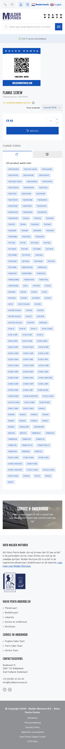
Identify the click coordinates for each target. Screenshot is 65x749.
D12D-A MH (42, 341)
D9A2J (45, 421)
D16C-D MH (28, 408)
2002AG (12, 298)
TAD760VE (13, 200)
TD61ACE (35, 224)
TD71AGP (12, 249)
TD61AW (50, 230)
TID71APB (12, 267)
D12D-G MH (13, 365)
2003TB (40, 316)
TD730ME (12, 255)
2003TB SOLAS (15, 322)
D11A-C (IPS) (47, 328)
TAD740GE (26, 193)
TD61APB (37, 230)
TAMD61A (50, 433)
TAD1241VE (13, 175)
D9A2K (11, 427)
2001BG (11, 292)
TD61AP (24, 230)
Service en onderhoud (16, 621)
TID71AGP (38, 261)
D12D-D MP (43, 353)
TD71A (23, 243)
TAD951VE (42, 212)
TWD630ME (13, 279)
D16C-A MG (13, 476)
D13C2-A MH (13, 402)
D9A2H (34, 421)
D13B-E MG (44, 457)
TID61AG (39, 255)
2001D (23, 292)
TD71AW (49, 249)
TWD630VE (29, 279)
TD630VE (26, 236)
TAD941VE (27, 206)
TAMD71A (40, 439)
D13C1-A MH (48, 396)
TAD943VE (13, 212)
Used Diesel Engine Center (33, 736)
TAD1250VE (32, 181)
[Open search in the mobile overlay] (28, 27)
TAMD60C (36, 433)
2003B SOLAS (14, 310)
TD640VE (40, 236)
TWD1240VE (27, 267)
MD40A (11, 433)
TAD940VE (42, 200)
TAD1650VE (29, 187)
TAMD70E (26, 439)
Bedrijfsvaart (11, 612)
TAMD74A (12, 451)
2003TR (30, 322)
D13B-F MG (32, 464)
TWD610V (41, 273)
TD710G (11, 243)
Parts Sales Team (14, 645)
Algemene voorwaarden (32, 732)
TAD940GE (27, 200)
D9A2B (11, 414)
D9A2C (23, 414)
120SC (37, 476)
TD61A (23, 224)
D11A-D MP (27, 335)
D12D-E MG (28, 457)
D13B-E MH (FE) (45, 378)
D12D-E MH (13, 359)
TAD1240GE (13, 169)
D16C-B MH (45, 402)
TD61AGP (12, 230)
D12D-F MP (43, 359)
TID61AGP (12, 261)
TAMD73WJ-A (43, 445)
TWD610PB (27, 273)
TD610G (37, 218)
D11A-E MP (12, 341)
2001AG (36, 286)
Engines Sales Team (15, 641)
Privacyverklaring (32, 722)
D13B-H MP (28, 384)
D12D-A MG (13, 457)
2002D (48, 298)
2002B (24, 298)
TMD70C (38, 451)
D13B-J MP (43, 384)
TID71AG (25, 261)
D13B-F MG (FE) (15, 470)
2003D (29, 310)
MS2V (10, 482)
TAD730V (12, 193)
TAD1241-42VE (30, 169)
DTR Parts (33, 741)
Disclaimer (33, 717)
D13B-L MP (28, 390)
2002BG (36, 298)
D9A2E (45, 414)
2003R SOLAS (14, 316)
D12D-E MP (28, 359)
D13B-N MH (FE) (31, 396)
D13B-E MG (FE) (15, 464)
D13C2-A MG (48, 470)
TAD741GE (40, 193)
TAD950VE (27, 212)
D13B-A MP (13, 371)
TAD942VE (41, 206)
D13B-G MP (13, 384)
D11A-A (11, 328)
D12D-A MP (13, 347)
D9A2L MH (24, 427)
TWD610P (12, 273)
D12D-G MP (29, 365)
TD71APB (37, 249)
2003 (10, 304)
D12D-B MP (44, 347)
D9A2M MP (39, 427)
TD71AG (47, 243)
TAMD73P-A (27, 445)
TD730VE (26, 255)
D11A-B (22, 328)
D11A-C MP (12, 335)
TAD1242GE (28, 175)
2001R (34, 292)
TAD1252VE (13, 187)
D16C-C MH (13, 408)
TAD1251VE (47, 181)
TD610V (11, 224)
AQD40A (43, 322)
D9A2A (42, 408)
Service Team (11, 650)
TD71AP (24, 249)
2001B (48, 286)
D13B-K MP (13, 390)
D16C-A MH (29, 402)
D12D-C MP (28, 353)
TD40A (26, 218)
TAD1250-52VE (15, 181)
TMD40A (26, 451)
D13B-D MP (13, 378)
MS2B (48, 476)
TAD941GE (12, 206)
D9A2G (22, 421)
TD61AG (47, 224)
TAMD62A (12, 439)
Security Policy (32, 727)
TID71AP (51, 261)
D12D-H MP (44, 365)
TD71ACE (34, 243)
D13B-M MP (43, 390)
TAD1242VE (44, 175)
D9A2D (34, 414)
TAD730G (43, 187)
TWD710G (43, 279)
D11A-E (40, 335)
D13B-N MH (13, 396)
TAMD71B (12, 445)
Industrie (9, 617)
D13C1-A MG (32, 470)
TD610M (49, 218)
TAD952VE (13, 218)
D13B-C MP (43, 371)
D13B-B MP (28, 371)
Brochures (10, 626)
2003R (40, 310)
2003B (38, 304)
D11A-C (34, 328)
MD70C (23, 433)
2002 (44, 292)
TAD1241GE (47, 169)
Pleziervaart (11, 608)
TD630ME (12, 236)
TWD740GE (13, 286)
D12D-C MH (13, 353)
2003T (29, 316)
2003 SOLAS (23, 304)
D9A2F (11, 421)
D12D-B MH (28, 347)
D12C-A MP (27, 341)
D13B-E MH (28, 378)
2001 (25, 286)
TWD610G (42, 267)
